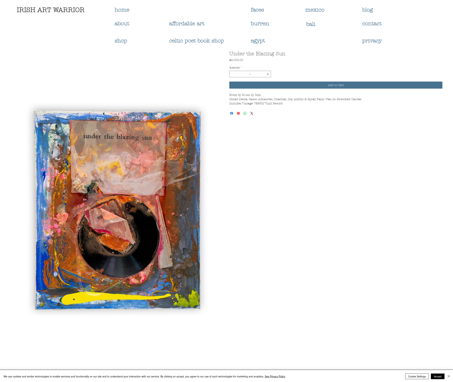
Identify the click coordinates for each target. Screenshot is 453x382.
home (122, 10)
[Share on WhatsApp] (245, 113)
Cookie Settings (417, 376)
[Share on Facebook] (232, 113)
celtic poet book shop (196, 41)
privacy (372, 41)
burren (260, 23)
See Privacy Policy (275, 376)
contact (372, 23)
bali (311, 24)
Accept (437, 376)
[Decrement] (232, 74)
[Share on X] (252, 113)
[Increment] (268, 74)
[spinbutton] (250, 74)
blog (367, 10)
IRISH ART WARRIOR (51, 10)
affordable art (186, 23)
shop (121, 41)
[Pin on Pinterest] (238, 113)
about (122, 23)
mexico (315, 10)
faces (258, 10)
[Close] (449, 376)
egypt (258, 41)
